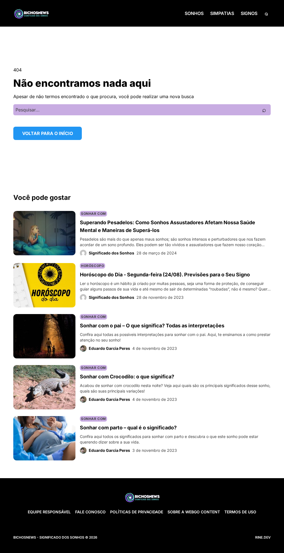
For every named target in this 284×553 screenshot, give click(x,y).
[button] (266, 13)
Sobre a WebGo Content (194, 511)
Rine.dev (263, 537)
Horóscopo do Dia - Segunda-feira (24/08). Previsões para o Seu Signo (165, 274)
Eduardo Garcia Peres (109, 348)
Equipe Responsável (49, 511)
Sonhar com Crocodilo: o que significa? (127, 376)
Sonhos (194, 13)
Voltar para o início (47, 133)
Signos (249, 13)
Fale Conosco (90, 511)
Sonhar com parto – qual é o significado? (128, 427)
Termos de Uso (240, 511)
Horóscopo (92, 266)
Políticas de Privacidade (136, 511)
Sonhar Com (93, 213)
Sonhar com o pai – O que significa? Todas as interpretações (152, 325)
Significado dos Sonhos (111, 253)
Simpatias (222, 13)
